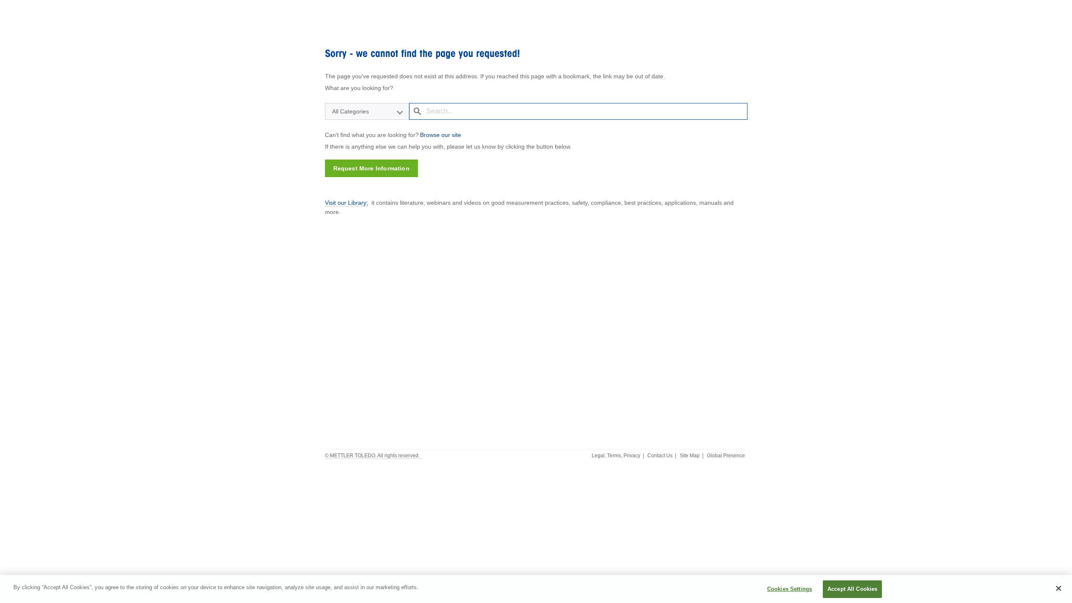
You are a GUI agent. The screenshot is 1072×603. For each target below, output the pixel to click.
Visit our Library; (346, 202)
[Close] (1058, 588)
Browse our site (440, 134)
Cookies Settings (789, 589)
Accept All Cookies (852, 589)
